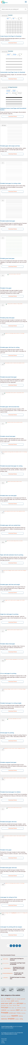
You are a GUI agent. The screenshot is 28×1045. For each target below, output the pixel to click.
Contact (2, 1041)
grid (10, 1003)
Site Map (3, 1042)
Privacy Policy (4, 1038)
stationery (4, 1019)
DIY (15, 998)
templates (17, 1018)
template (11, 1019)
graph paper (5, 1003)
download (18, 998)
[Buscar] (25, 9)
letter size (14, 1005)
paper (18, 1010)
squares (14, 1016)
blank (2, 998)
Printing (18, 1013)
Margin (13, 1007)
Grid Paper (3, 990)
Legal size (10, 1005)
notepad (8, 1010)
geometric (23, 998)
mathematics (19, 1007)
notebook (3, 1010)
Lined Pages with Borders (20, 990)
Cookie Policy (4, 1040)
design (8, 999)
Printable (4, 1013)
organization (12, 1010)
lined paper (5, 1007)
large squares (3, 1005)
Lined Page (11, 990)
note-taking (24, 1007)
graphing (17, 1001)
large (25, 1003)
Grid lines (14, 1003)
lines (10, 1007)
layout (7, 1005)
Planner (25, 1010)
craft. (5, 998)
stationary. (21, 1016)
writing (21, 1019)
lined (18, 1005)
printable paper (12, 1013)
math (15, 1007)
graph (12, 1001)
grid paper (20, 1003)
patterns (21, 1010)
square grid (3, 1016)
